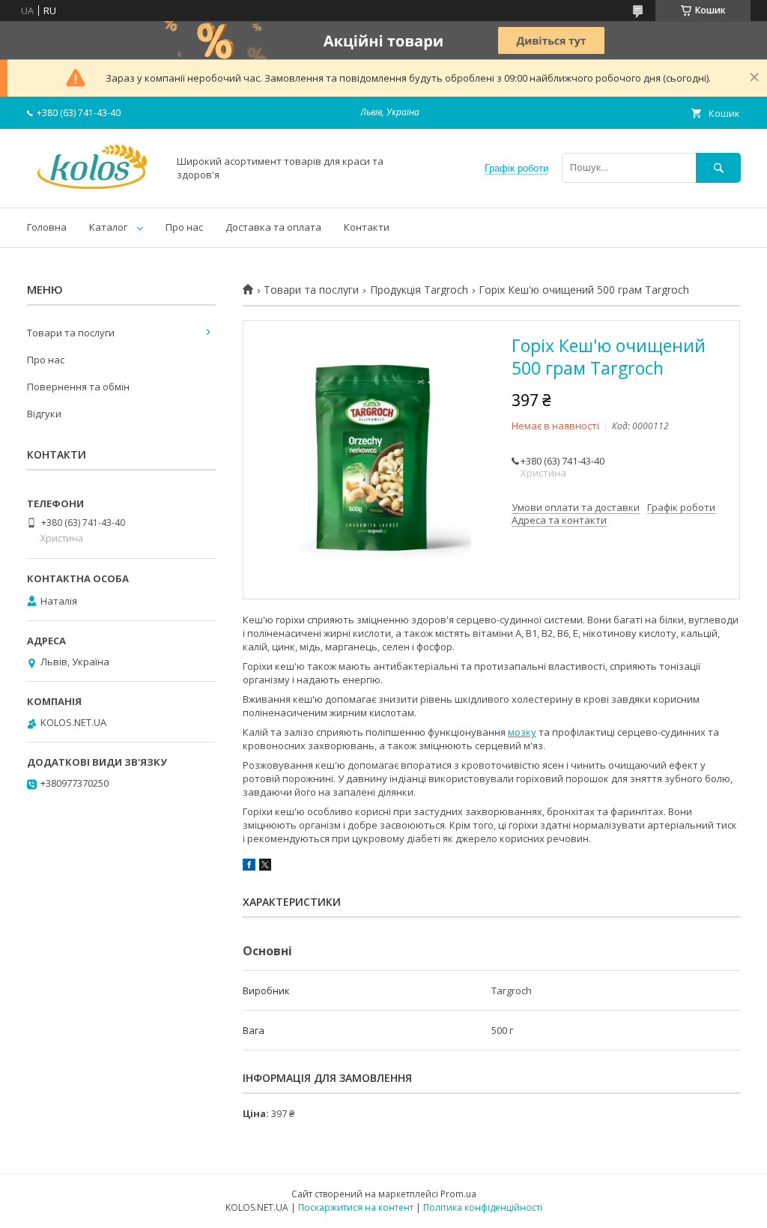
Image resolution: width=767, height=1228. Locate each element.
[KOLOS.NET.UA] (93, 188)
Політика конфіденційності (482, 1207)
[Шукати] (718, 167)
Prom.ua (458, 1194)
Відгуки (44, 413)
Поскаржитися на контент (355, 1207)
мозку (522, 732)
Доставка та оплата (273, 227)
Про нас (184, 227)
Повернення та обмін (78, 386)
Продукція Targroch (419, 290)
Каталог (108, 227)
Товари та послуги (311, 290)
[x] (265, 867)
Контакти (366, 227)
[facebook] (249, 867)
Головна (47, 227)
